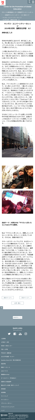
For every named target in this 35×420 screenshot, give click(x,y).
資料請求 (3, 389)
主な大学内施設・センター (8, 356)
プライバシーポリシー (6, 403)
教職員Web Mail (5, 374)
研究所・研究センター (6, 345)
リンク (2, 410)
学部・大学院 (4, 349)
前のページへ (8, 298)
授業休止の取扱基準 (6, 381)
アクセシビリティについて (7, 407)
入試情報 (3, 338)
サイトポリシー (5, 399)
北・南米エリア (25, 15)
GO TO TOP (1, 307)
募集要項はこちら (17, 317)
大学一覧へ (17, 303)
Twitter (9, 333)
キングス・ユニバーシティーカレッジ (12, 17)
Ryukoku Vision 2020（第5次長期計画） (11, 360)
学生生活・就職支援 (6, 353)
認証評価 (3, 363)
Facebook (14, 333)
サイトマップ (4, 396)
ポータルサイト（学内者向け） (9, 378)
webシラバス (4, 371)
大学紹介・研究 (5, 342)
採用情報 (3, 392)
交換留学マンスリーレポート (12, 15)
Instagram (25, 333)
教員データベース (5, 367)
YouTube (20, 333)
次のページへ (25, 298)
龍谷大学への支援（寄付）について (10, 385)
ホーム (2, 15)
